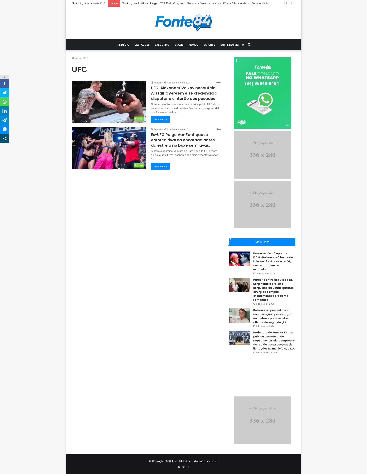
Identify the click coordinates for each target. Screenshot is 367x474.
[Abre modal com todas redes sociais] (4, 138)
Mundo (193, 44)
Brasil (179, 44)
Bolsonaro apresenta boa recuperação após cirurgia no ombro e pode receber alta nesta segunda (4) (272, 316)
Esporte (209, 44)
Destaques (142, 44)
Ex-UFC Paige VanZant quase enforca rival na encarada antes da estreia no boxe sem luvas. (183, 140)
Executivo (162, 44)
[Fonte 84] (183, 23)
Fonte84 (158, 82)
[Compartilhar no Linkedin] (4, 111)
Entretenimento (232, 44)
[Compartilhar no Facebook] (4, 83)
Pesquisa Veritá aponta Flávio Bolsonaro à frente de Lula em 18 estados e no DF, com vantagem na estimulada (273, 261)
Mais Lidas (262, 242)
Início (125, 44)
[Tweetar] (4, 92)
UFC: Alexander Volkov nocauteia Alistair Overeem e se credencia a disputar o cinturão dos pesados (184, 93)
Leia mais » (160, 119)
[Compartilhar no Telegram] (4, 120)
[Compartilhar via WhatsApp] (4, 101)
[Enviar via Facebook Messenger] (4, 129)
